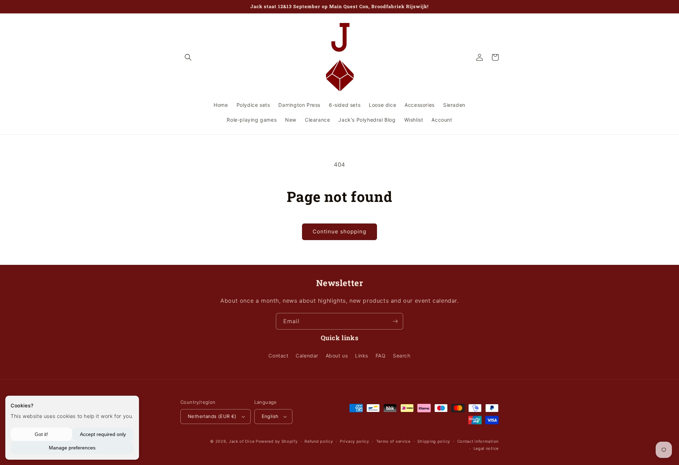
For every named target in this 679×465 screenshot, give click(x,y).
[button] (188, 57)
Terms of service (393, 441)
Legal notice (486, 448)
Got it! (41, 434)
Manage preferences (72, 448)
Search (402, 356)
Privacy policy (354, 441)
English (270, 416)
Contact (278, 356)
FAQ (381, 356)
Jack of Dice (241, 441)
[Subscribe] (395, 321)
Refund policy (318, 441)
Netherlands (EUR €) (212, 416)
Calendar (307, 356)
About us (337, 356)
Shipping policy (433, 441)
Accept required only (103, 434)
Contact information (478, 441)
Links (361, 356)
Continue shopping (339, 231)
